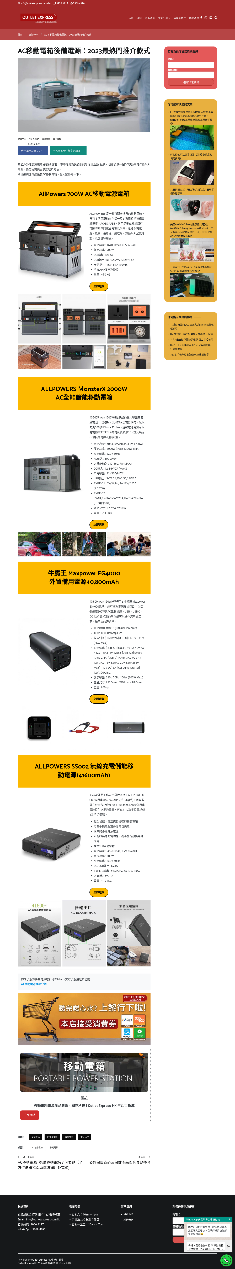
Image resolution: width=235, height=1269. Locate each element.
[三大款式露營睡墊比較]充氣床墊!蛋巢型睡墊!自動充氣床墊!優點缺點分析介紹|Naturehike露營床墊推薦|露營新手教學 (191, 118)
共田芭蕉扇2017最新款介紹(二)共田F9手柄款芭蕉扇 (192, 191)
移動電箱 (54, 1147)
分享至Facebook (31, 150)
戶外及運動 (34, 139)
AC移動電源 (37, 1147)
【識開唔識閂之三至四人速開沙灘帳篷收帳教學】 (192, 326)
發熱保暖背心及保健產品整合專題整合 (120, 1160)
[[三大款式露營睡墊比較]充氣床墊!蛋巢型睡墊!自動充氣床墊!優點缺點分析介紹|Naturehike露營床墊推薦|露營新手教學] (192, 138)
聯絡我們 (194, 18)
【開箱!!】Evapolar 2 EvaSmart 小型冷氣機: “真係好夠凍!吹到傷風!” (191, 269)
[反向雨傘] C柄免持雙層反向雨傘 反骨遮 (191, 334)
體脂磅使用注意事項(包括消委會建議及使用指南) (191, 156)
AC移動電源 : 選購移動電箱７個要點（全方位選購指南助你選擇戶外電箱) (50, 1163)
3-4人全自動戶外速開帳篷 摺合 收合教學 (191, 339)
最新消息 (150, 18)
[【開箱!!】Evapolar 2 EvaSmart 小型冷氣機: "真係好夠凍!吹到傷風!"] (192, 285)
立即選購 (29, 1115)
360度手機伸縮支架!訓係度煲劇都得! (189, 354)
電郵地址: (173, 70)
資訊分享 (163, 18)
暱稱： (171, 59)
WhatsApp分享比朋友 (67, 150)
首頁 (131, 18)
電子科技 (57, 139)
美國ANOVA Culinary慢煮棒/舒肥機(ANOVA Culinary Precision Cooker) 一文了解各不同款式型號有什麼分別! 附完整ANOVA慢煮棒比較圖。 (191, 230)
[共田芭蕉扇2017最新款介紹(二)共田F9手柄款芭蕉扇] (192, 208)
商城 (139, 18)
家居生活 (22, 139)
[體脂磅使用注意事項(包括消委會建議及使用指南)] (192, 173)
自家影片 (178, 18)
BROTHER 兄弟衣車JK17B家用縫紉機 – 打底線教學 (191, 347)
